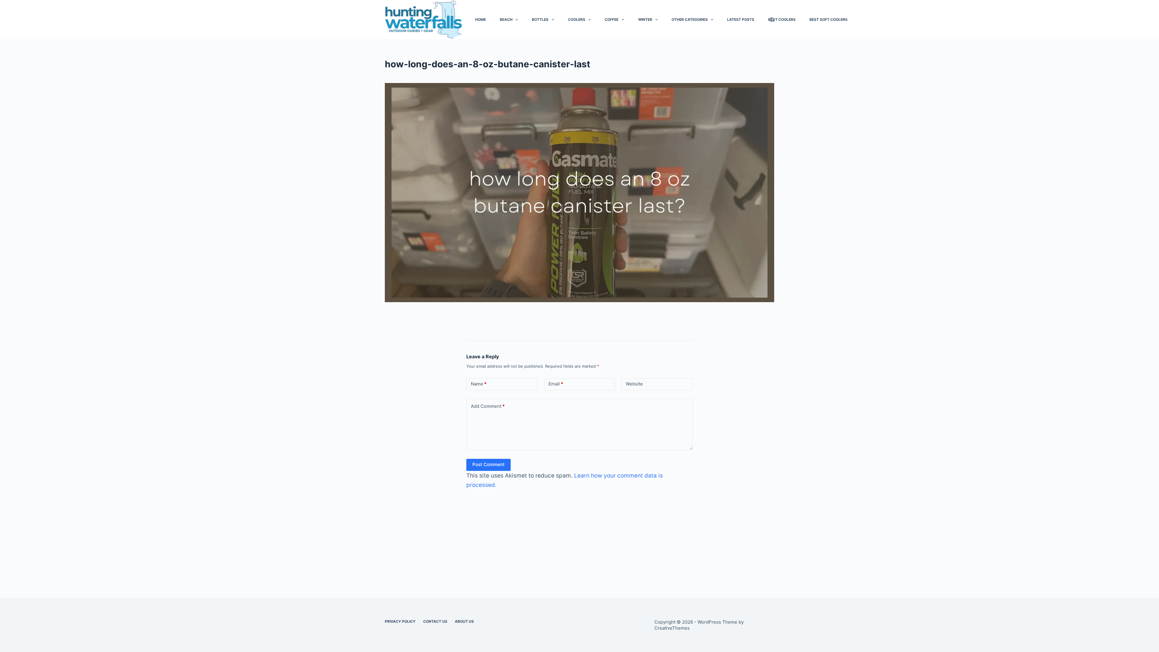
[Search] (772, 20)
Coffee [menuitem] (611, 19)
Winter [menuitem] (645, 19)
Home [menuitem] (480, 19)
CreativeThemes (672, 628)
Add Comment (488, 406)
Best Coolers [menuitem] (782, 19)
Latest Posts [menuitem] (740, 19)
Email (555, 384)
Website (634, 384)
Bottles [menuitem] (540, 19)
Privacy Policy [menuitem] (400, 621)
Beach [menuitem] (506, 19)
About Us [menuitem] (464, 621)
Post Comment (488, 464)
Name (479, 384)
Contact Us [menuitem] (435, 621)
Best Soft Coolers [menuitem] (828, 19)
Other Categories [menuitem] (690, 19)
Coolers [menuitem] (576, 19)
